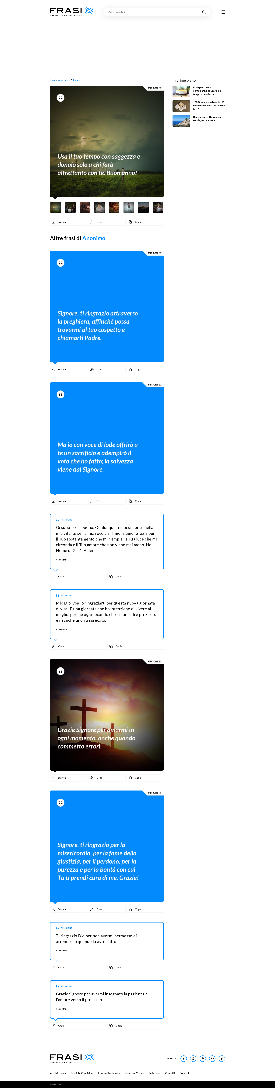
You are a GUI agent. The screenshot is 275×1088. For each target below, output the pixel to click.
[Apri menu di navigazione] (223, 12)
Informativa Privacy (109, 1072)
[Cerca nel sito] (204, 12)
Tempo (76, 79)
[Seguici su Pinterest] (203, 1058)
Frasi (53, 79)
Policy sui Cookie (134, 1072)
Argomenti (64, 79)
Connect (184, 1072)
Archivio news (58, 1072)
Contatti (170, 1072)
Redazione (154, 1072)
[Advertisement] (137, 41)
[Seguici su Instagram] (193, 1058)
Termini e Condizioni (82, 1072)
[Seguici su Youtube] (212, 1058)
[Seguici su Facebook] (183, 1058)
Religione (66, 520)
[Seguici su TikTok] (222, 1058)
